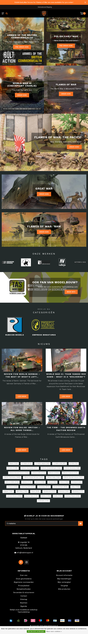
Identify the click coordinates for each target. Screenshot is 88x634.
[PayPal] (62, 620)
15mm (13, 468)
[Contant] (18, 620)
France (12, 487)
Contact (24, 596)
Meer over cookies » (54, 631)
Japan (8, 491)
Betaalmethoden (24, 589)
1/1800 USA (59, 463)
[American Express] (11, 620)
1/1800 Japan (42, 463)
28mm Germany (12, 477)
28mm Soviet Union (73, 477)
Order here (66, 94)
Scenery (78, 491)
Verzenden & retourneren (23, 592)
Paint (35, 491)
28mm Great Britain (33, 477)
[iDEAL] (26, 620)
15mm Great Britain (51, 468)
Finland (76, 482)
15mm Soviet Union (18, 473)
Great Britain (60, 487)
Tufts (46, 496)
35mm (40, 482)
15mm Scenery (72, 468)
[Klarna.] (33, 620)
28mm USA (12, 482)
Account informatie (64, 575)
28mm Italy (53, 477)
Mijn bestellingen (64, 579)
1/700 (74, 463)
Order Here (22, 95)
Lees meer (22, 396)
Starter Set (31, 496)
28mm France (70, 473)
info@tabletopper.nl (25, 553)
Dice (64, 482)
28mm (54, 473)
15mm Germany (30, 468)
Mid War (22, 491)
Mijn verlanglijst (64, 582)
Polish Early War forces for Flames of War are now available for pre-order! (44, 2)
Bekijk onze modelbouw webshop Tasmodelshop (23, 611)
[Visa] (77, 620)
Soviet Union (14, 496)
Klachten (23, 603)
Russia (64, 491)
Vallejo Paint (73, 496)
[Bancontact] (55, 620)
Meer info (71, 292)
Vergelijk (64, 586)
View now (75, 147)
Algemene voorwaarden (24, 582)
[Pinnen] (70, 620)
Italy (75, 487)
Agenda (24, 606)
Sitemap (23, 599)
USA (58, 496)
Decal (52, 482)
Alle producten (64, 589)
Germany (44, 487)
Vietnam (43, 500)
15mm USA (38, 473)
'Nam (13, 463)
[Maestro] (40, 620)
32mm (26, 482)
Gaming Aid (27, 487)
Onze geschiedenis (24, 579)
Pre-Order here (22, 47)
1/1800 (26, 463)
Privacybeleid (23, 586)
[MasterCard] (48, 620)
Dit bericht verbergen (36, 631)
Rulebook (49, 491)
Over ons (23, 575)
